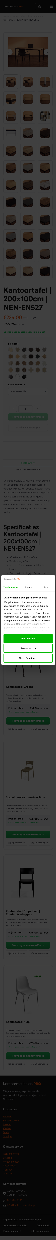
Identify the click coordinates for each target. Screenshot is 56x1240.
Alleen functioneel (28, 658)
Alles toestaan (28, 638)
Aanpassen (26, 648)
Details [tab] (28, 587)
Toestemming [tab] (10, 587)
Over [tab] (46, 587)
